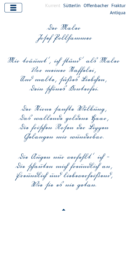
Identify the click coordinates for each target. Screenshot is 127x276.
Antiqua (118, 12)
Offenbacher (96, 5)
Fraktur (118, 5)
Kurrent (52, 5)
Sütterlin (72, 5)
